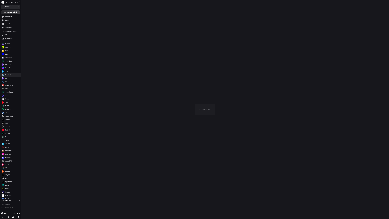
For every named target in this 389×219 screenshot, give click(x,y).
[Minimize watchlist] (16, 201)
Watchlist (7, 201)
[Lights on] (18, 217)
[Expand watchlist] (19, 201)
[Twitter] (2, 217)
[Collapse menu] (19, 1)
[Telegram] (8, 217)
